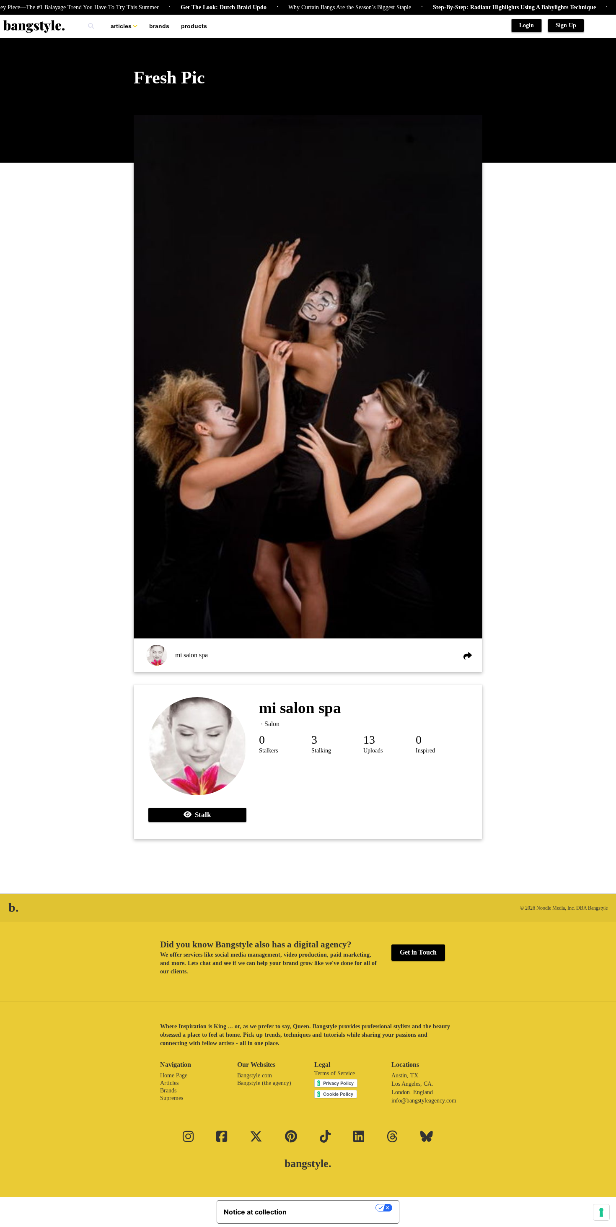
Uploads (373, 750)
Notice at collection (255, 1212)
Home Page (173, 1075)
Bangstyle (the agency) (264, 1083)
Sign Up (566, 25)
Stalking (321, 750)
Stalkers (268, 750)
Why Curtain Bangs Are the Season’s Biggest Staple (328, 7)
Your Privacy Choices (335, 1208)
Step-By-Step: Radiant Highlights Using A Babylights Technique (492, 7)
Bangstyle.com (254, 1075)
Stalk (201, 815)
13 (369, 739)
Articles (121, 26)
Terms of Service (334, 1073)
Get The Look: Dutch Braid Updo (202, 7)
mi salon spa (191, 655)
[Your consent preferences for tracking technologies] (601, 1212)
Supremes (171, 1098)
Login (526, 25)
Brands (159, 26)
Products (194, 26)
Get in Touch (418, 952)
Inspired (425, 750)
